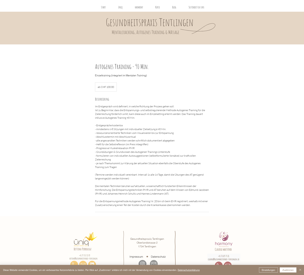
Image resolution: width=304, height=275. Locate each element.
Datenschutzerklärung (189, 270)
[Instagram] (142, 264)
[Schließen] (300, 269)
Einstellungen (268, 270)
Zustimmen (288, 270)
